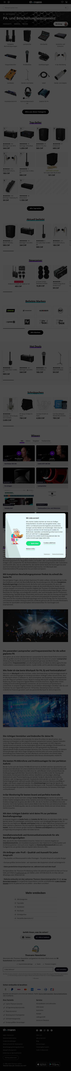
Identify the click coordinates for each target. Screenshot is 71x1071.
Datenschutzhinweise (57, 554)
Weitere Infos (30, 549)
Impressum (47, 554)
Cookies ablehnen (49, 543)
